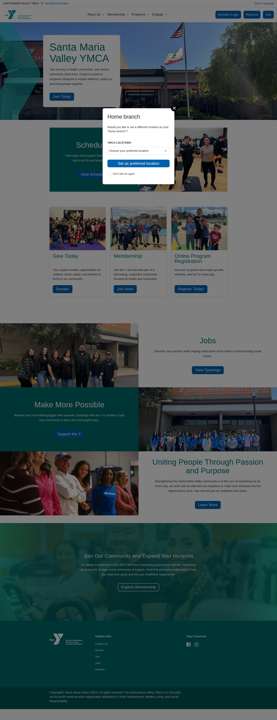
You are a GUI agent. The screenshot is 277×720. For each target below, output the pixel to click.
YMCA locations (119, 142)
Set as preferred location (138, 163)
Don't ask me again (124, 173)
